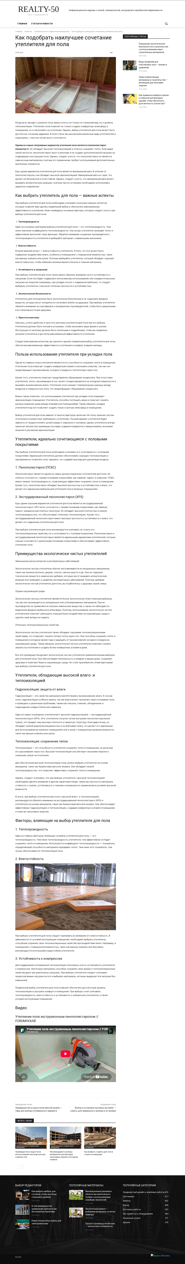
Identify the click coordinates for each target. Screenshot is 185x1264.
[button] (166, 23)
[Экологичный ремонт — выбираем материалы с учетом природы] (76, 1212)
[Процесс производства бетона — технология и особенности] (76, 1227)
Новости (28, 31)
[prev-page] (17, 1166)
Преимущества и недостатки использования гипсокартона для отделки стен (30, 1154)
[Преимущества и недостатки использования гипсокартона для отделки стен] (31, 1138)
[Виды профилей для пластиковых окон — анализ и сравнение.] (130, 65)
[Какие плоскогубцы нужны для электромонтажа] (22, 1224)
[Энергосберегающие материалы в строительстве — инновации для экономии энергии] (130, 81)
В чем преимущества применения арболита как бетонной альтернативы (44, 1209)
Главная (18, 31)
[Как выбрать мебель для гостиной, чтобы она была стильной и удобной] (22, 1195)
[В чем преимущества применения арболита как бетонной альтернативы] (22, 1209)
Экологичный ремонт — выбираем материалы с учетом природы (100, 1212)
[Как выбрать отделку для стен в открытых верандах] (100, 1138)
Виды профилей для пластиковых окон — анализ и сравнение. (153, 65)
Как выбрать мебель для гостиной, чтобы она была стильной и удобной (44, 1194)
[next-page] (22, 1166)
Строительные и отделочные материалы (51, 31)
